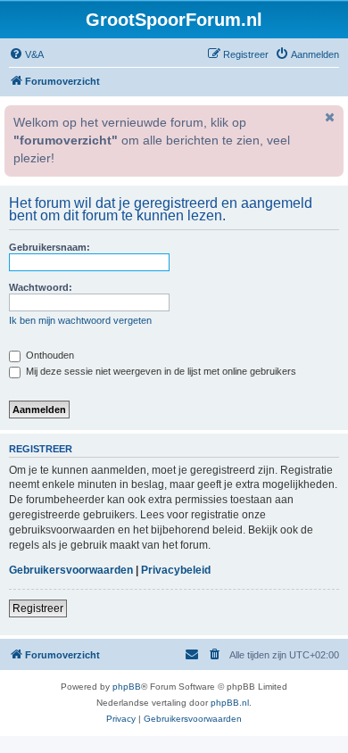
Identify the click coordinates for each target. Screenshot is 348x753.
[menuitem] (26, 54)
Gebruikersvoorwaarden (71, 570)
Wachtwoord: (40, 287)
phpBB (126, 686)
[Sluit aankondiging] (328, 117)
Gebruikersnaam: (49, 247)
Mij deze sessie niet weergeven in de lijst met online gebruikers (159, 371)
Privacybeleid (176, 570)
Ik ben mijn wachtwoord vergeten (80, 320)
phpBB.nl (230, 702)
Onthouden (48, 355)
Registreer (37, 608)
